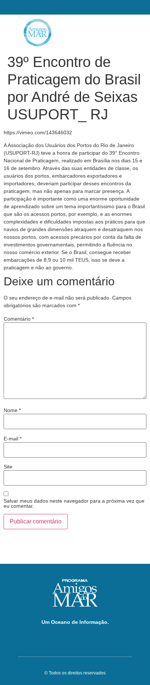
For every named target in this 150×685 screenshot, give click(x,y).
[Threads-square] (87, 638)
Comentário (19, 318)
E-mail (12, 438)
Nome (12, 410)
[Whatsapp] (112, 638)
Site (8, 466)
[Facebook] (50, 638)
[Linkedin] (75, 638)
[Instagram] (99, 638)
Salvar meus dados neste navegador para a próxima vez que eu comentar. (74, 503)
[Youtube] (63, 638)
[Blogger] (38, 638)
